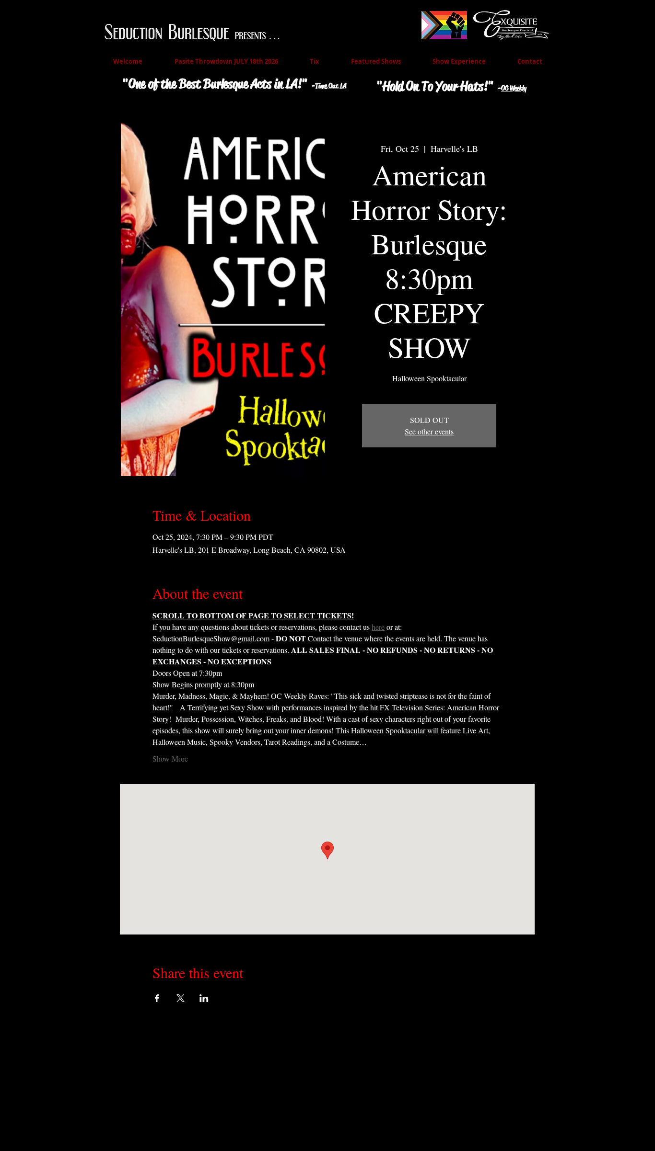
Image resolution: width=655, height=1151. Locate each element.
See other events (429, 431)
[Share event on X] (180, 998)
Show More (170, 758)
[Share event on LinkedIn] (204, 998)
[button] (376, 61)
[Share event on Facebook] (157, 998)
